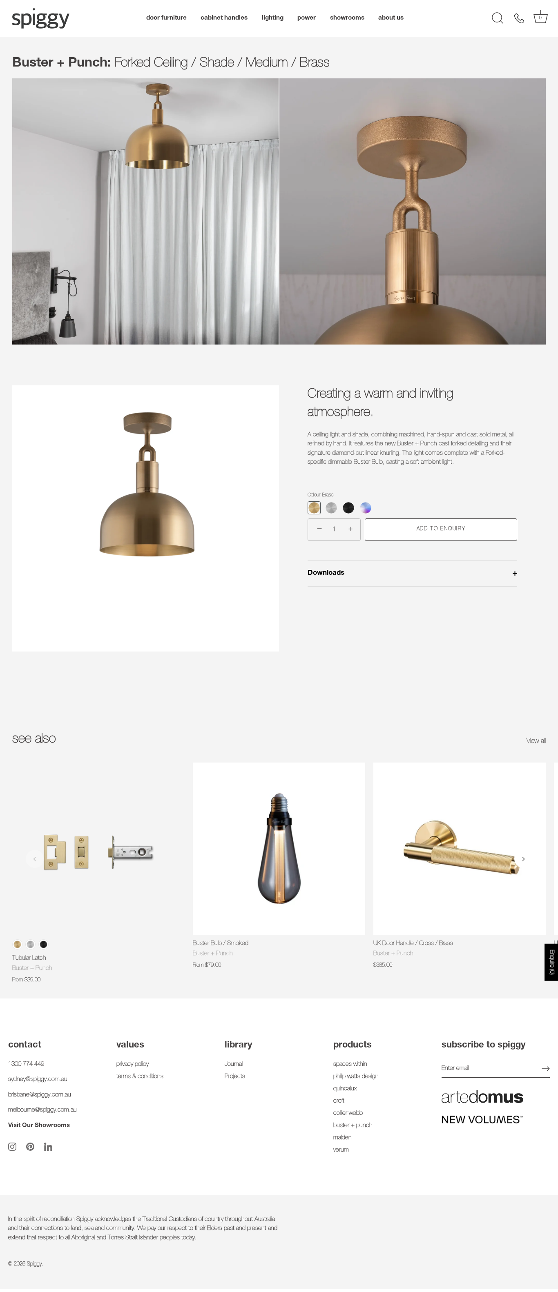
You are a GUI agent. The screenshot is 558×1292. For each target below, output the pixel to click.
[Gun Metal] (348, 507)
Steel (30, 944)
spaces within (350, 1064)
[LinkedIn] (48, 1147)
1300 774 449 (26, 1064)
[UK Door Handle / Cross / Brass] (459, 849)
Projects (235, 1077)
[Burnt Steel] (365, 507)
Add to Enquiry (441, 529)
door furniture (166, 18)
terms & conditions (139, 1077)
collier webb (348, 1113)
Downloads (326, 573)
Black (43, 944)
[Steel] (331, 507)
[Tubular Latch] (98, 849)
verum (341, 1150)
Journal (234, 1064)
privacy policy (132, 1064)
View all (536, 741)
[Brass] (314, 507)
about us (391, 18)
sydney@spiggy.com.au (37, 1079)
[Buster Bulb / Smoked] (279, 849)
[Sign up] (546, 1069)
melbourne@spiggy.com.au (42, 1110)
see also (34, 739)
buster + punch (353, 1126)
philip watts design (356, 1077)
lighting (272, 18)
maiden (342, 1138)
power (306, 18)
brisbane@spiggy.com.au (39, 1095)
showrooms (347, 18)
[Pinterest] (30, 1147)
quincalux (345, 1089)
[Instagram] (12, 1147)
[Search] (498, 18)
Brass (17, 944)
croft (338, 1101)
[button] (35, 859)
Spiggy (34, 1264)
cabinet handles (224, 18)
